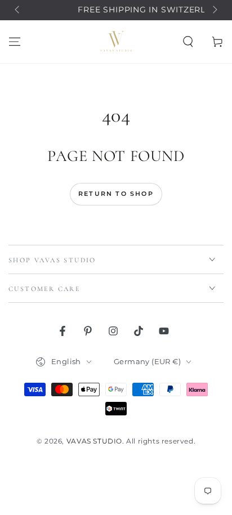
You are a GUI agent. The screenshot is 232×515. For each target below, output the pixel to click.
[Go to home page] (116, 41)
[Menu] (14, 41)
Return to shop (116, 194)
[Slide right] (214, 10)
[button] (188, 41)
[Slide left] (18, 10)
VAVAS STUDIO (94, 441)
